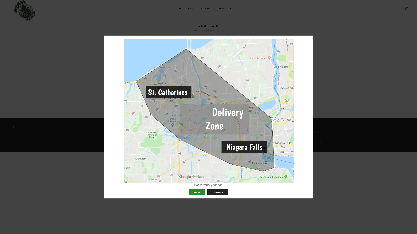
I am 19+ (197, 192)
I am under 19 (218, 192)
